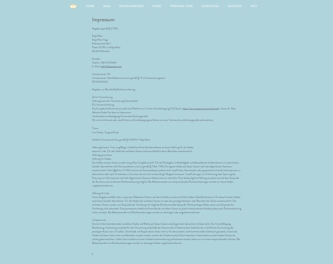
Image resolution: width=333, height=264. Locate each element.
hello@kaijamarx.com (111, 66)
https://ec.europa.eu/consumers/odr (201, 108)
